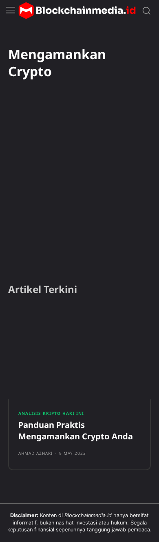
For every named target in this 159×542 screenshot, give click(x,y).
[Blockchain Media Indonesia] (77, 10)
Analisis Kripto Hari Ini (51, 413)
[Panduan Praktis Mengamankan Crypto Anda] (79, 352)
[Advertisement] (79, 191)
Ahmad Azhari (35, 453)
